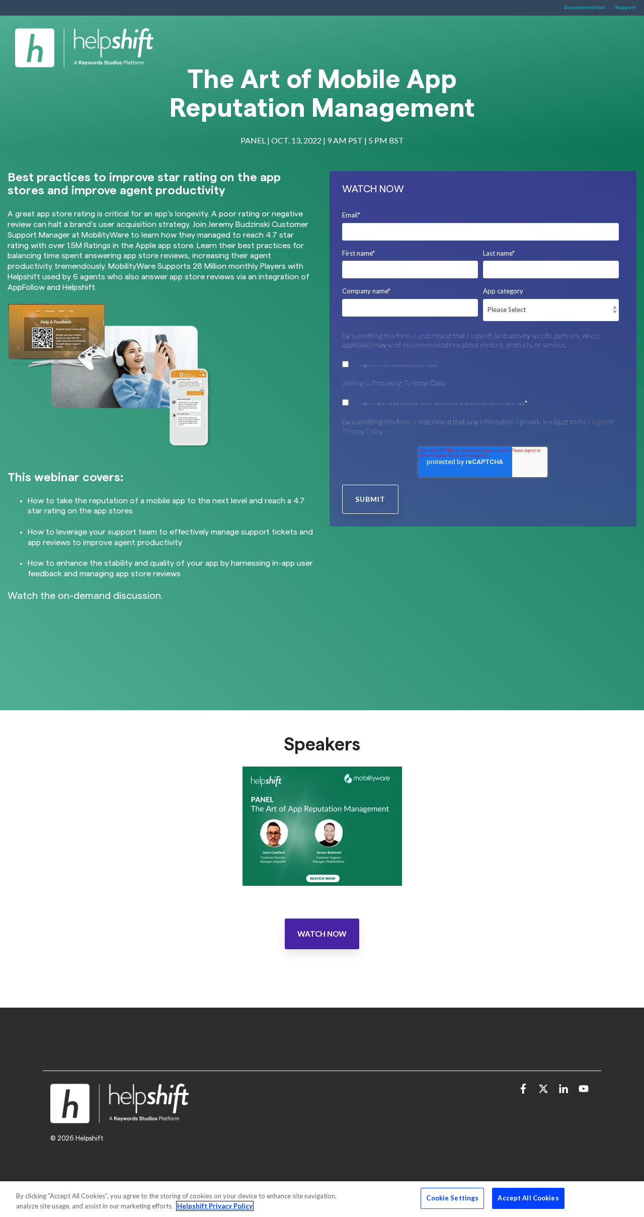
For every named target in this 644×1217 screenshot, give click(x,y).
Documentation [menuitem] (584, 7)
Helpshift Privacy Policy (215, 1206)
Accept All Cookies (528, 1198)
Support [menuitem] (625, 7)
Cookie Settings (452, 1198)
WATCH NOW (322, 933)
